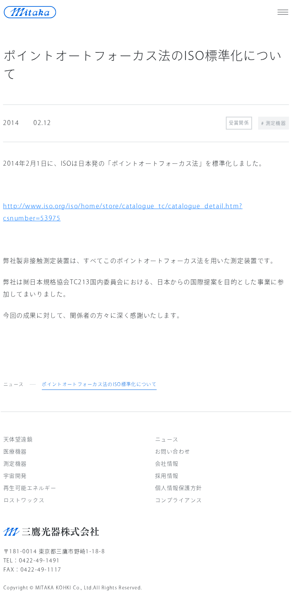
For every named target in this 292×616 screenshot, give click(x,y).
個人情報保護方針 (178, 488)
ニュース (13, 384)
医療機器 (15, 451)
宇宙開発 (15, 475)
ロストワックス (23, 500)
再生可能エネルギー (29, 488)
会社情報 (167, 463)
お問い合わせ (172, 451)
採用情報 (167, 475)
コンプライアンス (178, 500)
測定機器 (15, 463)
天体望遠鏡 (18, 439)
